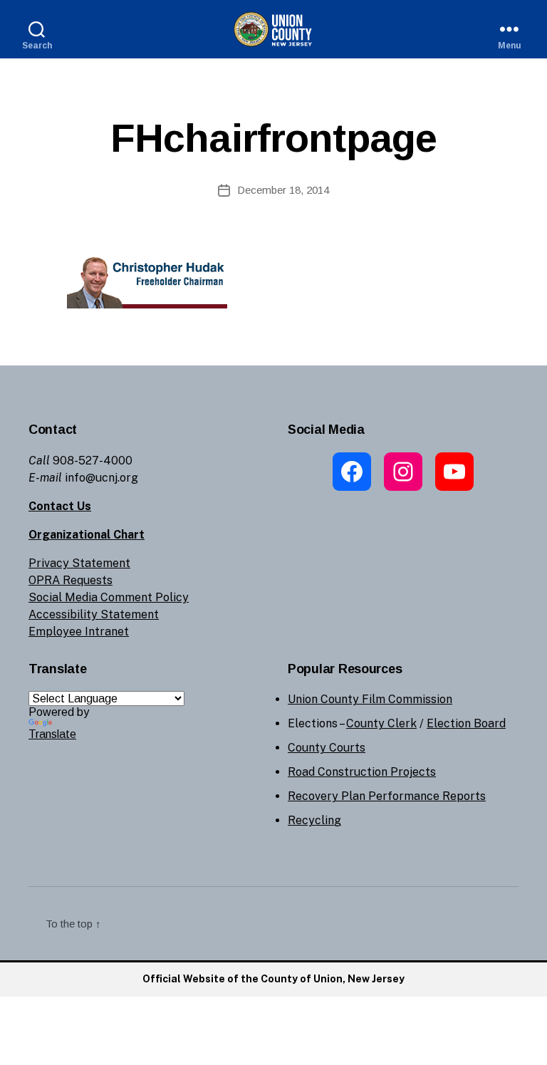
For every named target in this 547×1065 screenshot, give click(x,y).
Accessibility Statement (93, 614)
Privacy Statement (79, 563)
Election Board (466, 723)
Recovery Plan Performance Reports (387, 796)
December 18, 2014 (283, 190)
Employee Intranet (78, 631)
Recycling (314, 820)
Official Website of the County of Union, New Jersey (273, 979)
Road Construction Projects (362, 772)
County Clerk (381, 723)
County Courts (326, 747)
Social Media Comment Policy (108, 597)
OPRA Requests (70, 580)
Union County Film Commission (370, 699)
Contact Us (59, 506)
